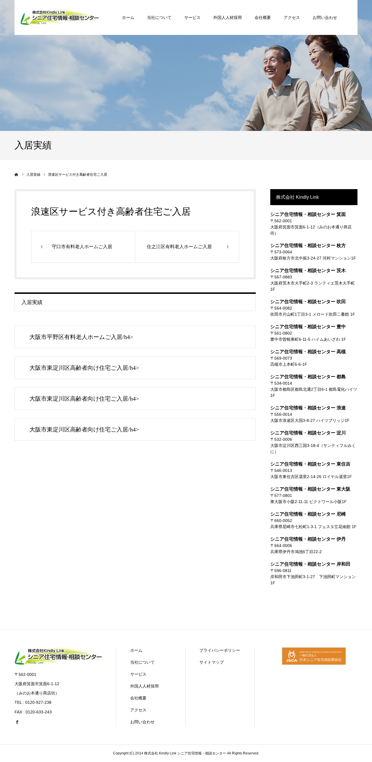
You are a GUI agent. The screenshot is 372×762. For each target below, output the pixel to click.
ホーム (128, 17)
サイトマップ (211, 662)
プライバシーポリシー (219, 650)
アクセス (292, 17)
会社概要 (263, 17)
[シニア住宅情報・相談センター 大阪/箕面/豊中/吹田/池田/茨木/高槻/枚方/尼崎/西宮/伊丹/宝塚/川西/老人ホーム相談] (58, 663)
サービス (192, 17)
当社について (159, 17)
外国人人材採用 (227, 17)
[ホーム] (17, 174)
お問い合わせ (325, 17)
